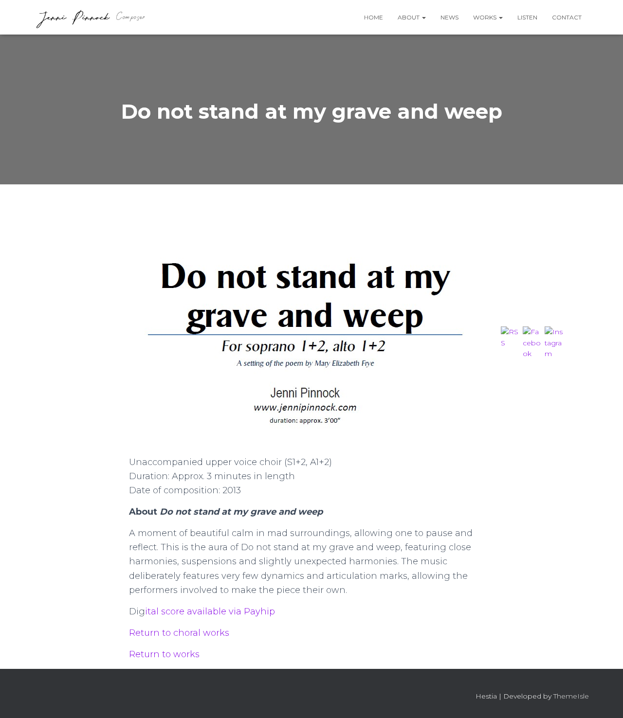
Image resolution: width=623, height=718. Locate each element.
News (449, 17)
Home (373, 17)
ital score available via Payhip (210, 611)
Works (485, 17)
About (409, 17)
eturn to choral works (182, 633)
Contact (567, 17)
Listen (527, 17)
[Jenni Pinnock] (90, 17)
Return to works (164, 654)
